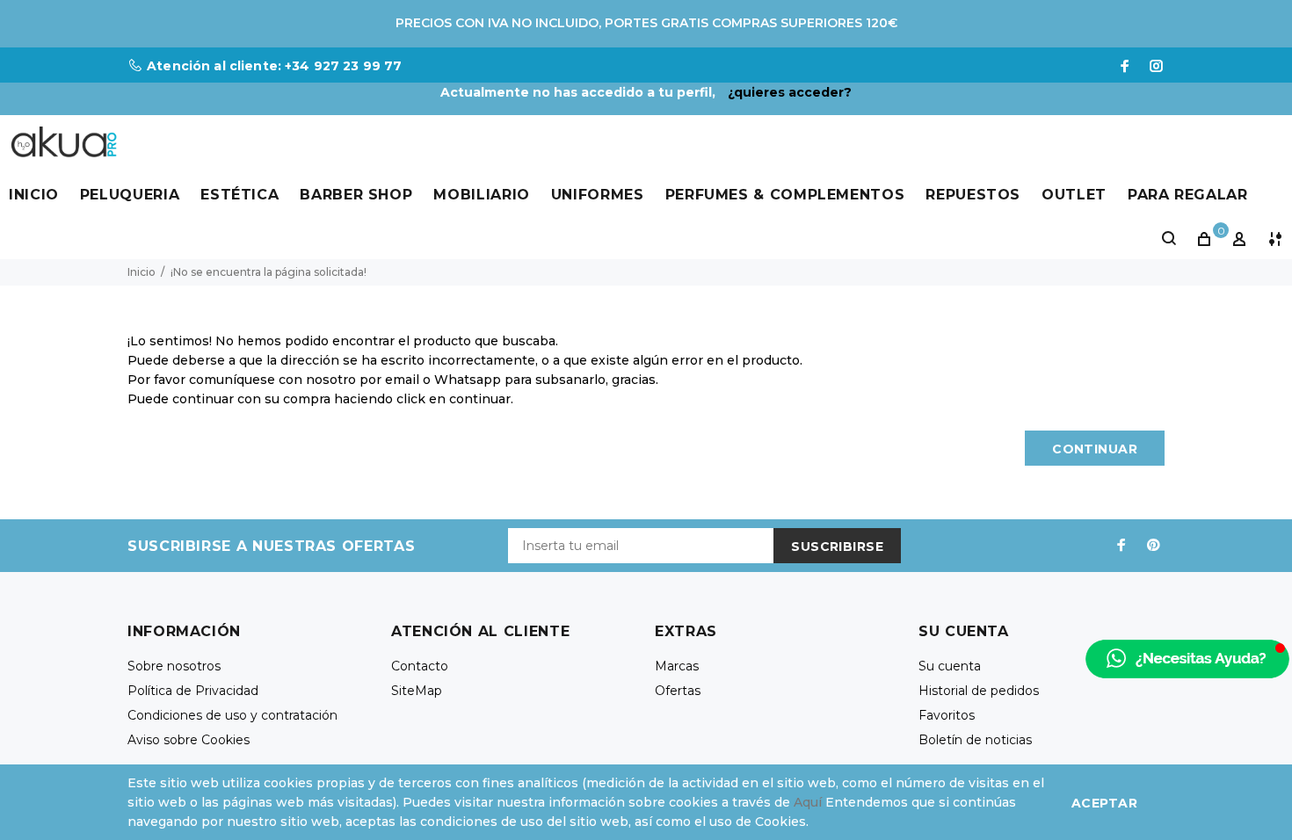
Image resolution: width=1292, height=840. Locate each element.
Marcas (677, 666)
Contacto (419, 666)
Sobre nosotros (174, 666)
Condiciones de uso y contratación (232, 715)
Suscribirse (837, 546)
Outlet (1074, 194)
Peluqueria (129, 194)
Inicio (34, 194)
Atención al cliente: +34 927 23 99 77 (274, 66)
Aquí (808, 802)
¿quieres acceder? (790, 92)
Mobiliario (481, 194)
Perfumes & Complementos (785, 194)
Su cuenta (949, 666)
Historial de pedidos (978, 691)
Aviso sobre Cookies (188, 740)
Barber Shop (356, 194)
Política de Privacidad (192, 691)
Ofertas (677, 691)
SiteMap (416, 691)
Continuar (1094, 449)
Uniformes (597, 194)
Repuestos (972, 194)
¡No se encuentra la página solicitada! (269, 272)
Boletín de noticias (975, 740)
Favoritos (946, 715)
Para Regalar (1188, 194)
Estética (239, 194)
